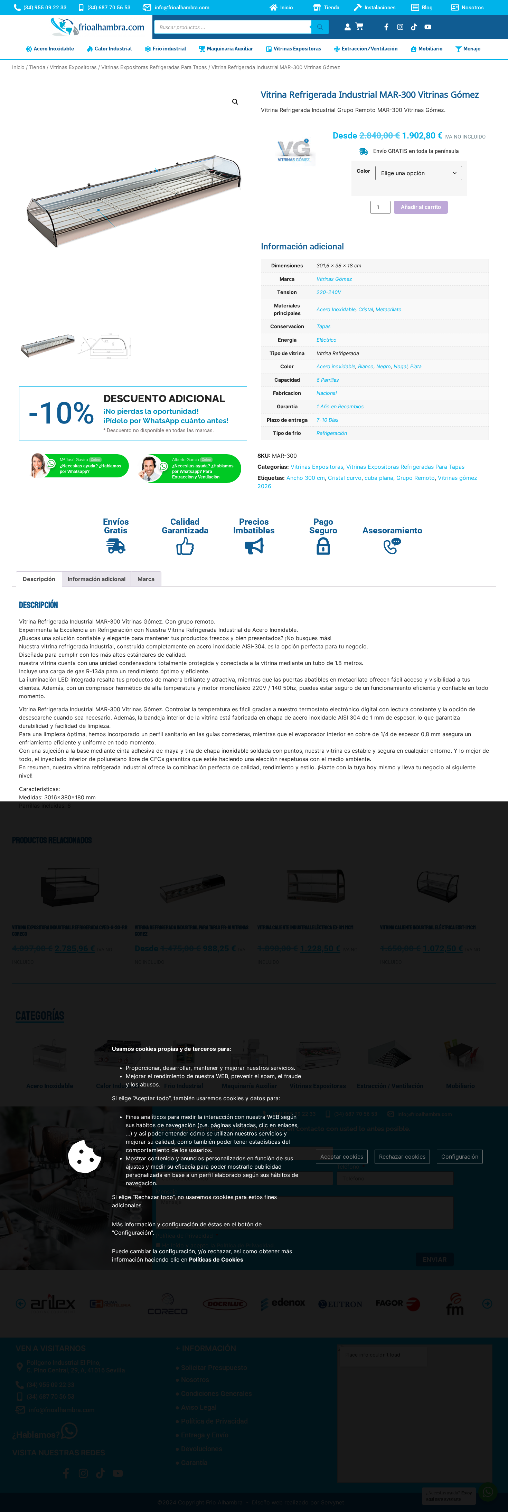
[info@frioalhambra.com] (147, 7)
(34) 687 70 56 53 (109, 7)
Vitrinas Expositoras (73, 67)
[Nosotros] (455, 7)
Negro (383, 366)
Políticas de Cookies (216, 1259)
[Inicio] (273, 7)
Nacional (327, 393)
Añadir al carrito (421, 207)
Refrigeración (332, 433)
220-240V (329, 292)
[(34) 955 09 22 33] (17, 7)
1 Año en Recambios (340, 406)
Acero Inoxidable (336, 309)
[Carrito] (359, 26)
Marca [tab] (146, 579)
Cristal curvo (344, 477)
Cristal (365, 309)
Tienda (331, 7)
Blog (427, 7)
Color (363, 171)
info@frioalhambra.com (182, 7)
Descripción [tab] (39, 579)
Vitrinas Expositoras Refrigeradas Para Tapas (154, 67)
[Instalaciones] (358, 7)
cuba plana (379, 477)
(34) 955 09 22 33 (45, 7)
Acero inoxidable (336, 366)
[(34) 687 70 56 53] (81, 7)
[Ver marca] (295, 175)
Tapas (324, 326)
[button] (235, 102)
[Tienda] (317, 7)
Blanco (366, 366)
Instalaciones (380, 7)
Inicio (286, 7)
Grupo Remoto (415, 477)
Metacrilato (389, 309)
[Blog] (415, 7)
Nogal (400, 366)
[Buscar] (320, 27)
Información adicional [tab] (96, 579)
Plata (416, 366)
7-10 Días (328, 420)
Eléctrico (327, 340)
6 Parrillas (328, 380)
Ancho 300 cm (305, 477)
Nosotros (473, 7)
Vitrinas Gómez (334, 279)
